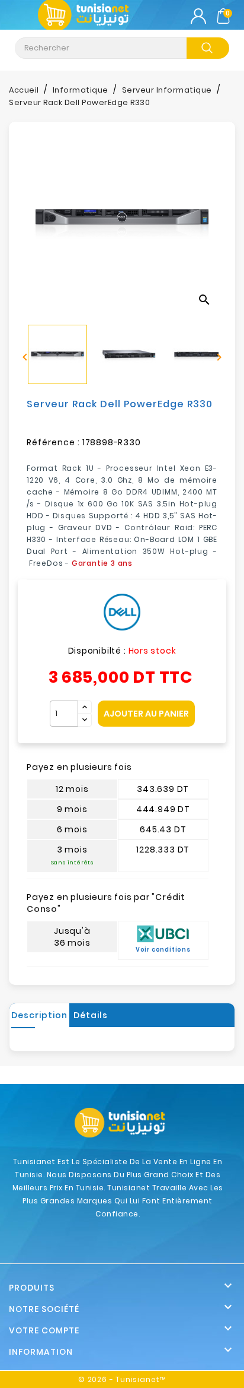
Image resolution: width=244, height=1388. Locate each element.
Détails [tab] (90, 1015)
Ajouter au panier (146, 714)
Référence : (53, 442)
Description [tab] (39, 1015)
